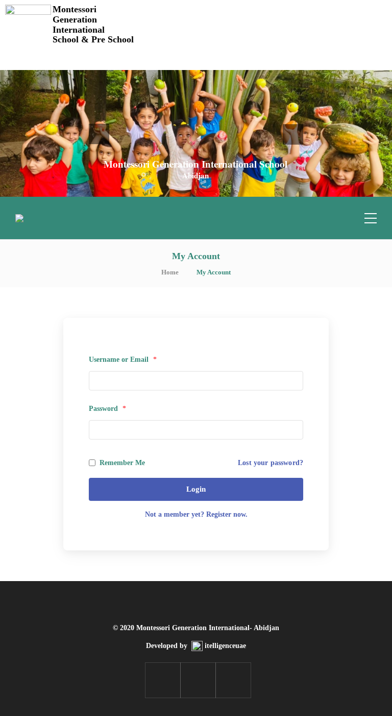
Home (170, 272)
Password (107, 408)
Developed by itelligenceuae (196, 646)
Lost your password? (270, 463)
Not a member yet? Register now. (196, 514)
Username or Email (123, 359)
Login (196, 489)
